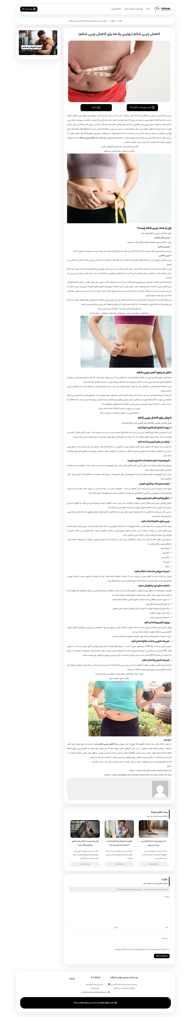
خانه (148, 9)
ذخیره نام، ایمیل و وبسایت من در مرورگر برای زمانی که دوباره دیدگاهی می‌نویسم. (141, 949)
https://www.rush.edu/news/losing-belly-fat (150, 770)
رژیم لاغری (144, 313)
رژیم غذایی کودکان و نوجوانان (113, 313)
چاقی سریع (124, 678)
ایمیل (115, 927)
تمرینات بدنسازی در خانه (110, 413)
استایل (113, 21)
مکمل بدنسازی (128, 151)
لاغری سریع (114, 678)
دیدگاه (167, 897)
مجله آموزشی (116, 9)
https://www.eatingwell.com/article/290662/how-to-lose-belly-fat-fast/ (138, 775)
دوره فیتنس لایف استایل (133, 9)
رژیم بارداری (94, 313)
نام (167, 927)
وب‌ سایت (165, 938)
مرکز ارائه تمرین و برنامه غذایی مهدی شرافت (141, 138)
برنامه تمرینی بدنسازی (130, 413)
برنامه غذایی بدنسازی (112, 151)
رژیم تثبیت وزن (132, 313)
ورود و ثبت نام (27, 9)
